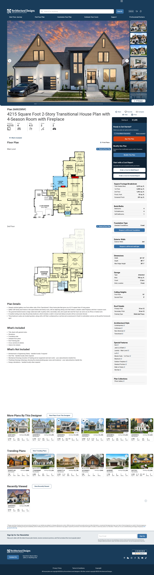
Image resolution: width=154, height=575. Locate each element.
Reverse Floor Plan (104, 149)
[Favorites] (137, 11)
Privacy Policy (57, 568)
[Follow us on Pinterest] (124, 558)
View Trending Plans (40, 451)
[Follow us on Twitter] (139, 558)
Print (135, 115)
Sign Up (142, 536)
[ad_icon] (21, 11)
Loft (115, 353)
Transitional (118, 334)
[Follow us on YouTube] (142, 558)
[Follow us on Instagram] (131, 558)
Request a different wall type (129, 246)
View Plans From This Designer (59, 415)
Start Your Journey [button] (15, 17)
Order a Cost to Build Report (129, 170)
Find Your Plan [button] (39, 17)
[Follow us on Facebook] (135, 558)
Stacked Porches (119, 364)
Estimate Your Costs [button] (91, 17)
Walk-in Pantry (118, 367)
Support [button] (114, 17)
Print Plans (106, 142)
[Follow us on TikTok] (146, 558)
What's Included (16, 138)
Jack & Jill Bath (119, 348)
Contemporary (118, 325)
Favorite (129, 112)
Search (119, 11)
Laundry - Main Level (120, 350)
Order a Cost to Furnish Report (129, 176)
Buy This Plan (129, 139)
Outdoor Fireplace (120, 361)
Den (115, 345)
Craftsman (117, 328)
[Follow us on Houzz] (128, 558)
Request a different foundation (129, 230)
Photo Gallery (118, 381)
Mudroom (117, 359)
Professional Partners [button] (137, 17)
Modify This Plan (129, 155)
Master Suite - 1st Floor (121, 356)
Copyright (98, 568)
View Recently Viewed (41, 486)
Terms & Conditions (78, 568)
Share (119, 112)
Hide (126, 115)
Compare (141, 112)
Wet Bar (116, 370)
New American (118, 331)
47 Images (139, 101)
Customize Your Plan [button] (64, 17)
